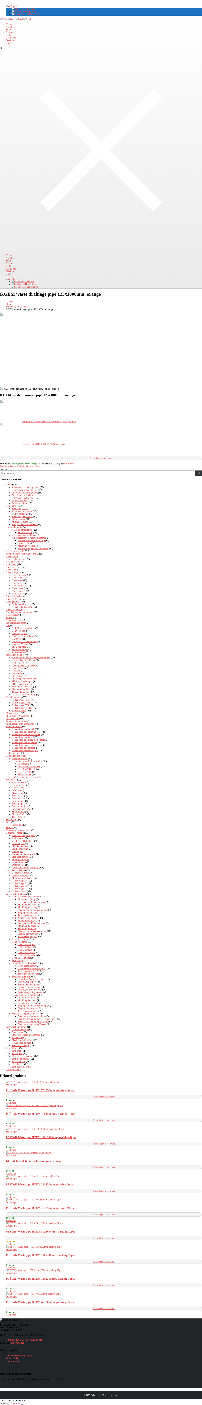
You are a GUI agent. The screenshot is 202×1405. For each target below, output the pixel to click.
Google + (30, 466)
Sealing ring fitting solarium (31, 992)
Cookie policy (12, 1361)
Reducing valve (19, 559)
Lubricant (16, 790)
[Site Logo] (15, 19)
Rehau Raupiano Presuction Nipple (28, 740)
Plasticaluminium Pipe (22, 1040)
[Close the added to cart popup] (22, 1404)
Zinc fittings (11, 1048)
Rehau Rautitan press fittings (25, 995)
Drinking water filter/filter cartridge (22, 553)
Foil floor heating (20, 849)
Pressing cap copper (27, 981)
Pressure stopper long (16, 721)
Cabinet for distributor (22, 841)
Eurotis (9, 617)
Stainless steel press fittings (24, 1013)
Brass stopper (18, 591)
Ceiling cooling (13, 601)
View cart (5, 1403)
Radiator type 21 (19, 883)
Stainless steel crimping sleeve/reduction (36, 1019)
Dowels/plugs (18, 668)
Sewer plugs (17, 803)
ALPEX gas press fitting (23, 628)
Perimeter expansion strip (23, 854)
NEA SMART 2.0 (26, 769)
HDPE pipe (17, 1037)
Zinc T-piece (18, 1064)
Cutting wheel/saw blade (23, 665)
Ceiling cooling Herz (21, 604)
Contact (9, 43)
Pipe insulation (13, 718)
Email (38, 466)
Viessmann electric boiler (23, 498)
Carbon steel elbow (27, 965)
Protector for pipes (20, 859)
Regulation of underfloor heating (27, 761)
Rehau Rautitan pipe (21, 1043)
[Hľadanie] (198, 473)
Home (9, 24)
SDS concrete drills (21, 684)
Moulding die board (27, 904)
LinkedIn (21, 466)
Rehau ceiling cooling (22, 607)
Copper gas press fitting (23, 636)
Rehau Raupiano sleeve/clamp (26, 745)
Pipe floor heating (20, 856)
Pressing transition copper (30, 989)
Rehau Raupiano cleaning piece (26, 732)
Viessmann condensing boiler (25, 487)
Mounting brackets (26, 545)
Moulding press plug (27, 907)
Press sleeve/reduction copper (31, 979)
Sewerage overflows (21, 809)
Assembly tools (13, 561)
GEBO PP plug (25, 950)
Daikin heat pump (20, 514)
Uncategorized (13, 1069)
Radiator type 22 (19, 886)
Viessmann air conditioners (24, 535)
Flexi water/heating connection (26, 1035)
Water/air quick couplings (24, 694)
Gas (8, 625)
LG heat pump (18, 519)
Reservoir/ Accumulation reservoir (22, 777)
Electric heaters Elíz (15, 551)
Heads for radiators (21, 875)
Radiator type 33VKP (22, 708)
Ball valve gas (18, 631)
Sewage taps (18, 795)
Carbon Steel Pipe (20, 1029)
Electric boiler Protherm (23, 495)
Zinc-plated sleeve (20, 1066)
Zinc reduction (18, 1061)
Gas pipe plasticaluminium (24, 641)
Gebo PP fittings (19, 942)
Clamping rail (18, 843)
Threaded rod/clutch (21, 692)
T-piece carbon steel (27, 971)
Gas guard (16, 639)
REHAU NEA (25, 771)
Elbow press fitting (26, 899)
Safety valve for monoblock (25, 524)
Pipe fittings (17, 676)
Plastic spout (18, 793)
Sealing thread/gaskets (22, 686)
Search (3, 469)
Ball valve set (18, 838)
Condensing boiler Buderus (24, 490)
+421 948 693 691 (33, 1340)
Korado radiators (14, 697)
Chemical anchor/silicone (23, 660)
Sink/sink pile (18, 811)
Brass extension (19, 575)
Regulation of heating (16, 755)
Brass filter (11, 569)
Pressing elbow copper (28, 984)
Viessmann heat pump (22, 511)
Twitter (13, 466)
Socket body (12, 819)
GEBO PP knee (25, 947)
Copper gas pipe (19, 633)
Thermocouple (24, 774)
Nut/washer (17, 673)
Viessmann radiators (15, 870)
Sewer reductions (20, 806)
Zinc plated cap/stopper (23, 1056)
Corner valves (12, 615)
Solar (8, 822)
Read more (11, 1103)
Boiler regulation (20, 758)
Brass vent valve (13, 599)
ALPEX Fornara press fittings (26, 896)
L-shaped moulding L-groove (31, 902)
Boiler (9, 484)
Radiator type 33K (20, 705)
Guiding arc (17, 851)
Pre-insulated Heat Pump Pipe (32, 540)
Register (10, 32)
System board (18, 864)
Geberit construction (15, 652)
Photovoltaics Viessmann (17, 716)
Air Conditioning (14, 527)
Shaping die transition (28, 912)
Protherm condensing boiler (25, 492)
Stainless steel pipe (20, 1045)
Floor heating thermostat (29, 766)
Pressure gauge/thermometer (25, 678)
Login (9, 35)
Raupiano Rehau (14, 726)
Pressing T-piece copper (29, 987)
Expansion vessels (14, 620)
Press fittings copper (21, 976)
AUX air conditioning (22, 530)
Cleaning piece (19, 785)
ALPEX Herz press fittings (24, 918)
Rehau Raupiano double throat (26, 734)
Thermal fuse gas (20, 649)
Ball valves (11, 564)
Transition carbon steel (28, 973)
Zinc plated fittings (20, 1059)
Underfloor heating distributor (26, 867)
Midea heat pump (20, 522)
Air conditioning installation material (29, 538)
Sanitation (10, 779)
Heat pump (11, 506)
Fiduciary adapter (20, 846)
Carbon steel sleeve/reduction (31, 968)
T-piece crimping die (27, 915)
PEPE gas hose (19, 646)
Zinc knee (16, 1051)
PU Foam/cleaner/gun (22, 681)
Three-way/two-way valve (18, 830)
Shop (8, 29)
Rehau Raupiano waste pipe (25, 750)
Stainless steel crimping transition (33, 1021)
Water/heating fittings (16, 894)
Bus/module (23, 763)
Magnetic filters (13, 713)
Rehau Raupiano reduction (24, 742)
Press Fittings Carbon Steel (24, 963)
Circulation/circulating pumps (19, 612)
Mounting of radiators (22, 878)
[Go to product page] (104, 1082)
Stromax (10, 827)
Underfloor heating (15, 833)
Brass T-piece (18, 593)
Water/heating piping (15, 1027)
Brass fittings (12, 556)
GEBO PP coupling (27, 944)
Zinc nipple (17, 1053)
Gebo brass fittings (20, 939)
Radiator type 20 (19, 880)
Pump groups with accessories (20, 724)
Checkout (15, 1403)
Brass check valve (14, 567)
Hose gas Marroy (20, 644)
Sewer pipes (69, 464)
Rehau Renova (19, 862)
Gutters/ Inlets (18, 787)
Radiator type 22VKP (22, 702)
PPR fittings (17, 960)
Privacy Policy (13, 1358)
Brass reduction (19, 585)
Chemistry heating (14, 609)
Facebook (4, 466)
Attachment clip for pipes (23, 835)
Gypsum (16, 670)
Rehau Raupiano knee (22, 737)
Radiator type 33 (19, 888)
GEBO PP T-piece (26, 952)
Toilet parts (17, 817)
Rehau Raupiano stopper (23, 748)
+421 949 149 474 (15, 1340)
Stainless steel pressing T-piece (32, 1024)
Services (10, 40)
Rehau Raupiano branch (23, 729)
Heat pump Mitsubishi (22, 516)
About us (10, 27)
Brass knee (17, 583)
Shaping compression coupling (32, 910)
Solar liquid (17, 825)
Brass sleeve (17, 588)
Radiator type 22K (20, 700)
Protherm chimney (20, 503)
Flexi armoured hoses (16, 623)
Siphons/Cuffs (18, 814)
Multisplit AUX (25, 532)
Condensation (24, 543)
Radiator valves (19, 710)
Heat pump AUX (20, 508)
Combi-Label (18, 662)
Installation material (15, 654)
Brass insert (17, 580)
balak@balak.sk (16, 1342)
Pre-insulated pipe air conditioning (34, 548)
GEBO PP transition (27, 955)
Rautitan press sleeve (27, 1003)
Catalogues (11, 37)
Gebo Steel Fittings (21, 958)
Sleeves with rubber (21, 689)
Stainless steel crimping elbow (32, 1016)
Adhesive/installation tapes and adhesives (31, 657)
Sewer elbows (18, 798)
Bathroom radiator (20, 872)
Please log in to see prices (101, 458)
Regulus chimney (20, 500)
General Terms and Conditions (20, 1355)
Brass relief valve (14, 596)
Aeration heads (19, 782)
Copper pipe (17, 1032)
